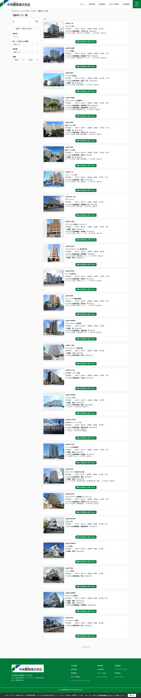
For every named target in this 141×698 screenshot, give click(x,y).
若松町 (72, 494)
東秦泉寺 (73, 543)
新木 (82, 576)
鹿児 (82, 180)
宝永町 (83, 378)
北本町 (72, 444)
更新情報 (100, 665)
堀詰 (82, 477)
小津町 (72, 345)
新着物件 (102, 4)
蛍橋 (82, 155)
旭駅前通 (84, 330)
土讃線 (68, 83)
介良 (72, 172)
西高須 (83, 303)
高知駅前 (84, 605)
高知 (73, 229)
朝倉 (73, 402)
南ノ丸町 (73, 196)
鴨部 (72, 73)
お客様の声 (101, 669)
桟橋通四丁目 (85, 105)
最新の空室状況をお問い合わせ (86, 42)
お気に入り (136, 5)
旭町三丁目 (84, 81)
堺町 (72, 469)
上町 (72, 23)
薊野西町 (73, 593)
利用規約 (118, 673)
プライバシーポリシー (122, 669)
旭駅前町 (73, 320)
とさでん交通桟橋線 (72, 56)
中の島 (72, 370)
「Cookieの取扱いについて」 (105, 695)
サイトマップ (119, 677)
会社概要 (126, 4)
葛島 (72, 296)
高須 (72, 568)
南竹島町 (73, 518)
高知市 (68, 23)
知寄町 (72, 271)
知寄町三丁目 (85, 501)
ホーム (82, 4)
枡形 (82, 355)
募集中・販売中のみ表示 (24, 28)
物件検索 (92, 4)
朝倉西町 (73, 395)
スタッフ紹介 (101, 673)
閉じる (132, 695)
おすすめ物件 (114, 4)
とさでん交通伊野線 (72, 31)
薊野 (73, 601)
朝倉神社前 (84, 427)
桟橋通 (72, 48)
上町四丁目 (84, 31)
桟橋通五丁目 (85, 56)
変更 (36, 21)
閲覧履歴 (118, 665)
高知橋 (83, 231)
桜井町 (72, 246)
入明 (73, 353)
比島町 (72, 221)
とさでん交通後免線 (72, 180)
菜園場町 (84, 254)
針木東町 (73, 419)
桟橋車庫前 (84, 107)
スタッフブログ (102, 677)
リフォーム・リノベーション (80, 680)
